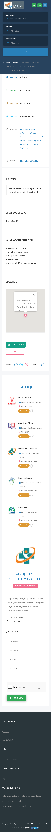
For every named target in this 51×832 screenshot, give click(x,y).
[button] (25, 316)
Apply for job (17, 345)
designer (25, 63)
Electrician (23, 507)
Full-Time (24, 411)
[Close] (33, 295)
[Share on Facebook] (16, 365)
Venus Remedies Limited (31, 402)
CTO (38, 66)
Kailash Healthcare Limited (31, 428)
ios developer (29, 66)
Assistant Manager (27, 423)
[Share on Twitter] (21, 365)
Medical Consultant (27, 448)
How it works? (7, 740)
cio (14, 66)
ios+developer (23, 70)
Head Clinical (24, 397)
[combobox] (26, 31)
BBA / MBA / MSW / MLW (29, 161)
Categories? (11, 39)
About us (5, 732)
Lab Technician (25, 477)
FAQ (3, 779)
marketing (36, 63)
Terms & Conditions (9, 759)
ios (7, 70)
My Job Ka (26, 827)
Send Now (18, 698)
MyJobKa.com (32, 824)
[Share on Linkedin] (27, 365)
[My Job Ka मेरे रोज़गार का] (14, 5)
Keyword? (10, 15)
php (19, 66)
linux (13, 70)
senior (8, 66)
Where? (9, 27)
